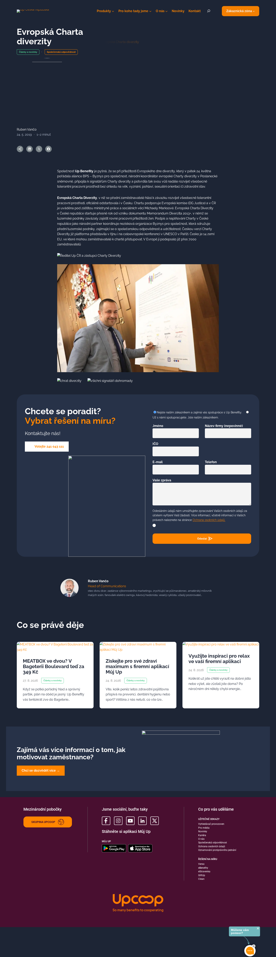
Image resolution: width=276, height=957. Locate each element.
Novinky (202, 831)
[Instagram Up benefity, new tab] (118, 821)
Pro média (204, 827)
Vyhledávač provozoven (211, 824)
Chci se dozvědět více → (41, 770)
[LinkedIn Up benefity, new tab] (142, 821)
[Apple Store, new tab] (140, 848)
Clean (201, 879)
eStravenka (204, 871)
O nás (201, 839)
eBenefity (203, 867)
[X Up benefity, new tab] (154, 821)
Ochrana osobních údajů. (209, 520)
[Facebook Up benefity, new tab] (106, 821)
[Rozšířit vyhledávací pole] (209, 11)
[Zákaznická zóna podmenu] (254, 11)
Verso (201, 864)
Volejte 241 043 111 (49, 446)
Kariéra (202, 835)
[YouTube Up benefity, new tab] (130, 821)
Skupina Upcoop (43, 822)
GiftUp (201, 875)
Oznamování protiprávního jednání (217, 850)
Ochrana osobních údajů (211, 846)
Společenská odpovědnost (61, 52)
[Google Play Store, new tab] (114, 848)
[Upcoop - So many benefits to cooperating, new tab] (138, 903)
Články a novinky (28, 52)
